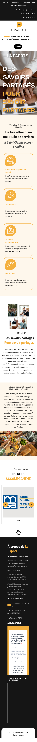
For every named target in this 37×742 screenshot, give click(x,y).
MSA (18, 521)
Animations (10, 204)
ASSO (30, 39)
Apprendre (25, 36)
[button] (5, 504)
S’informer (16, 39)
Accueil (7, 36)
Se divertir (6, 39)
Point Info (10, 273)
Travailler (15, 36)
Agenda (24, 39)
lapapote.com (18, 735)
